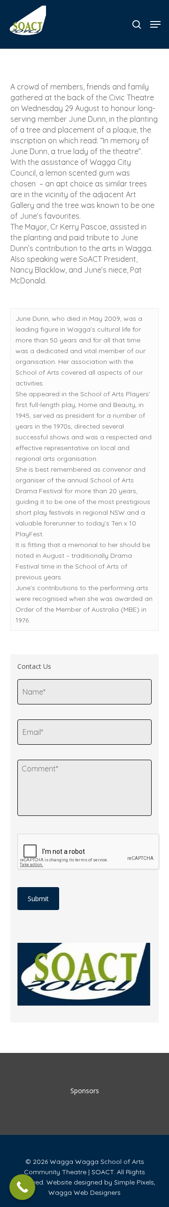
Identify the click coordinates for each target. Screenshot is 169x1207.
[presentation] (88, 852)
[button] (155, 24)
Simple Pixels (134, 1182)
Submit (38, 898)
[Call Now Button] (22, 1187)
